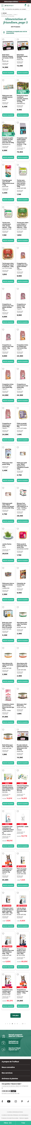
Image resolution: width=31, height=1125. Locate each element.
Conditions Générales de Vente (15, 1112)
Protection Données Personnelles (9, 1118)
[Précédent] (5, 1023)
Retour (5, 13)
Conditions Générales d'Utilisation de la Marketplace (15, 1115)
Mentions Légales (24, 1118)
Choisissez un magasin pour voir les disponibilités (16, 32)
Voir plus (15, 1015)
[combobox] (15, 9)
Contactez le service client (10, 1086)
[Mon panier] (28, 5)
